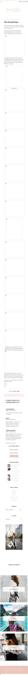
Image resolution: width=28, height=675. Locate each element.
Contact (14, 670)
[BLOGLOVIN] (20, 1)
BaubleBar (14, 491)
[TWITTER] (27, 1)
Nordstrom (14, 499)
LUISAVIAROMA (14, 497)
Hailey (7, 418)
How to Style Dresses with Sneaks (15, 480)
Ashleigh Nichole (10, 430)
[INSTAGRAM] (23, 1)
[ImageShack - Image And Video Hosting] (4, 386)
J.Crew (14, 493)
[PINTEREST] (25, 1)
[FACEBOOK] (21, 1)
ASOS (14, 490)
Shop (9, 670)
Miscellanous (16, 19)
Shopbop (14, 500)
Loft (14, 495)
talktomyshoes (10, 409)
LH (23, 670)
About (5, 670)
